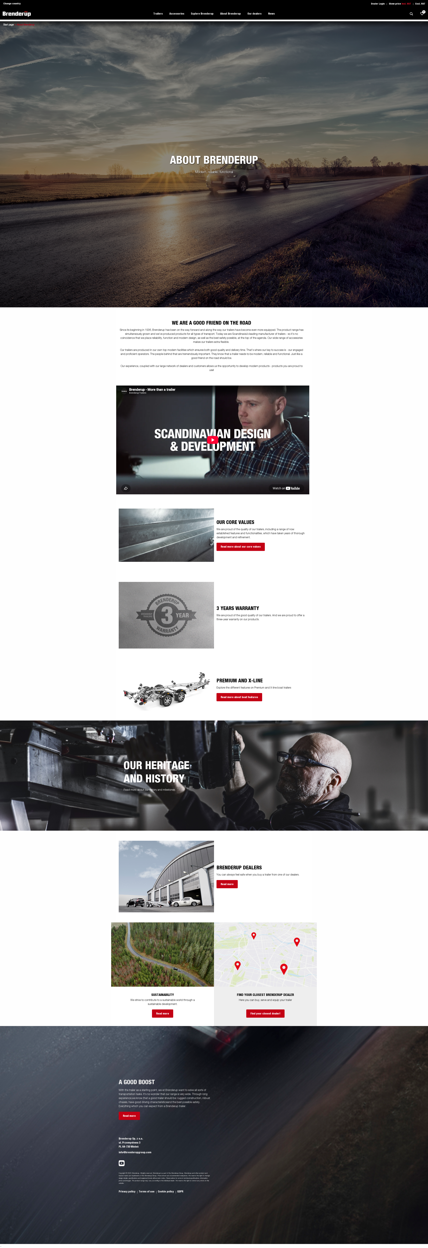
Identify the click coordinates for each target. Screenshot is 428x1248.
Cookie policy (166, 1191)
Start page (8, 25)
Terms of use (147, 1191)
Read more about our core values (241, 546)
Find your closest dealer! (265, 1013)
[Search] (411, 13)
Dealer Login (378, 4)
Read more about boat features (239, 697)
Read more (227, 884)
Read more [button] (129, 1116)
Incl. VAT (406, 4)
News (271, 13)
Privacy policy (127, 1191)
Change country (12, 4)
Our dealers (254, 13)
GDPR (180, 1191)
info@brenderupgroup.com (135, 1152)
